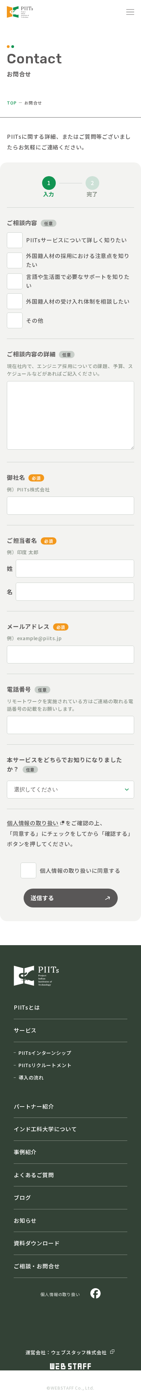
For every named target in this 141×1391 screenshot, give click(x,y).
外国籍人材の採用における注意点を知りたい (77, 260)
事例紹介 (25, 1152)
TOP (11, 103)
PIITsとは (27, 1007)
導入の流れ (31, 1077)
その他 (34, 320)
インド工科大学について (45, 1129)
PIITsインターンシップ (44, 1052)
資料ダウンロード (37, 1243)
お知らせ (25, 1220)
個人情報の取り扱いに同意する (80, 870)
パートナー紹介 (34, 1106)
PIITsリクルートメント (45, 1065)
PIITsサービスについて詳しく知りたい (76, 240)
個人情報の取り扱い (33, 823)
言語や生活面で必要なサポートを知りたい (77, 281)
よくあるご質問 (34, 1175)
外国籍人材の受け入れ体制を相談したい (77, 301)
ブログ (22, 1197)
